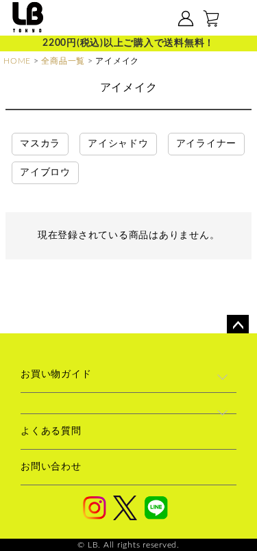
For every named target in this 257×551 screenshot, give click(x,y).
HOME (17, 61)
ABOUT (107, 19)
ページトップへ (238, 326)
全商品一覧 (63, 61)
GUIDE (151, 19)
